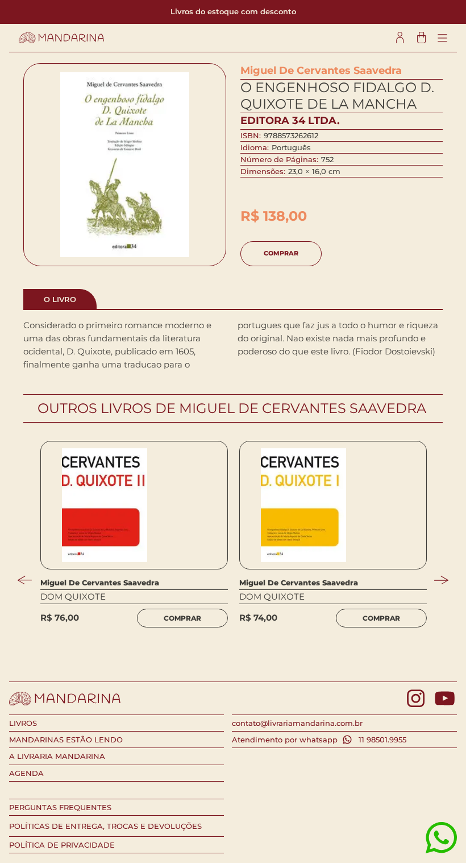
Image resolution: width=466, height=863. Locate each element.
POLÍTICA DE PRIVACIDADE (62, 844)
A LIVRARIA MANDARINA (57, 756)
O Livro (60, 299)
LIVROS (23, 723)
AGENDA (26, 773)
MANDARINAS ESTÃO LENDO (66, 739)
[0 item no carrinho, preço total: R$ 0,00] (421, 38)
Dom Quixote (73, 597)
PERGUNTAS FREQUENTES (60, 807)
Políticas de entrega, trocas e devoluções (105, 826)
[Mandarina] (61, 37)
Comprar (281, 253)
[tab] (60, 298)
